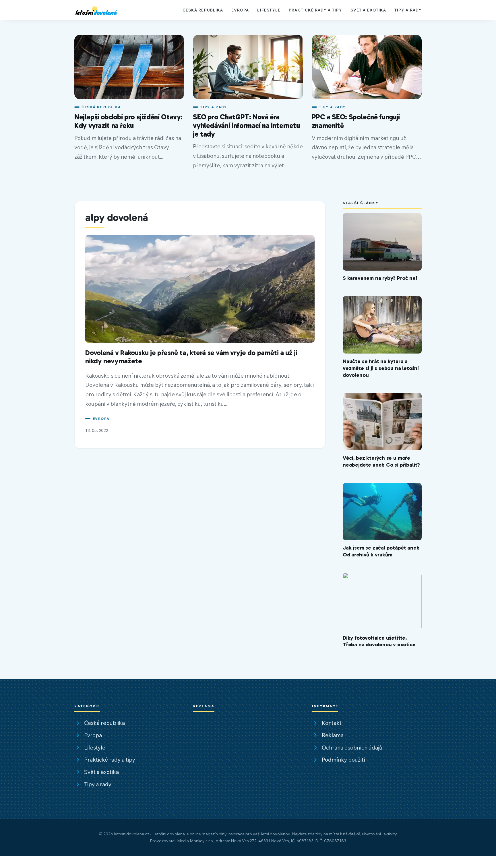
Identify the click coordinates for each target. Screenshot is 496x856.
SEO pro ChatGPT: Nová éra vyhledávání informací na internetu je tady (246, 125)
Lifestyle (268, 9)
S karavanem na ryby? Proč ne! (380, 278)
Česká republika (203, 9)
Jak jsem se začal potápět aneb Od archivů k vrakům (381, 551)
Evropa (240, 9)
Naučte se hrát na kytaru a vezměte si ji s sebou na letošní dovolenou (381, 368)
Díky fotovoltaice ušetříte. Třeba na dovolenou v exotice (379, 641)
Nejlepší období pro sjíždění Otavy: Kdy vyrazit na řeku (128, 121)
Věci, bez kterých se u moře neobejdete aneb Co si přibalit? (381, 461)
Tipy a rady (408, 9)
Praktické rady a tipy (315, 9)
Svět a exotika (368, 9)
